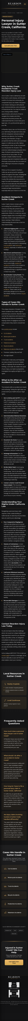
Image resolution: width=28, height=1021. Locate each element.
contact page (5, 655)
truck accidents (8, 245)
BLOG (14, 993)
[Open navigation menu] (25, 4)
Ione (15, 930)
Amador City (8, 930)
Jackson (21, 930)
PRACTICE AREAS (14, 988)
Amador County (11, 12)
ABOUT (14, 986)
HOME (14, 983)
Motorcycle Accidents (10, 336)
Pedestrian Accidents (10, 343)
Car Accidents (8, 333)
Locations (4, 12)
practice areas (8, 329)
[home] (14, 4)
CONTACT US (14, 996)
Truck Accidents (8, 339)
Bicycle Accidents (8, 346)
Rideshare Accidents (9, 349)
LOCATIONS (14, 991)
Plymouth (14, 933)
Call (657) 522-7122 (10, 45)
